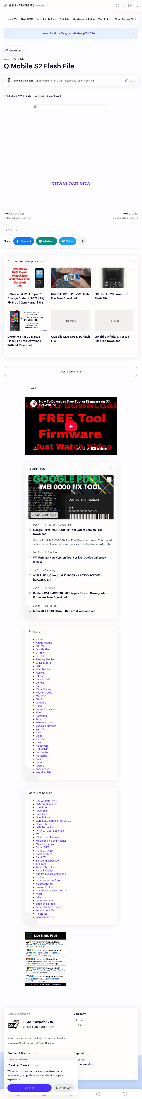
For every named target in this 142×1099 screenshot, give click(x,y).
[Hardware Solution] (84, 19)
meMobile (41, 755)
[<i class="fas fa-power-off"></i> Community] (34, 1043)
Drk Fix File (42, 649)
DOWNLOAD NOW (71, 183)
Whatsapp (79, 33)
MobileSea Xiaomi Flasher (51, 840)
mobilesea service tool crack (53, 890)
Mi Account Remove (48, 837)
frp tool (40, 877)
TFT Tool (41, 864)
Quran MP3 (42, 847)
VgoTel (40, 729)
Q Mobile (41, 702)
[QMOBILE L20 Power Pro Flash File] (115, 278)
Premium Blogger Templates (93, 1074)
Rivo (38, 712)
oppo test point (45, 900)
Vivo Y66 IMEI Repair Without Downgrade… (44, 962)
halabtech (42, 745)
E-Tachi (40, 652)
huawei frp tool (44, 887)
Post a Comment (71, 371)
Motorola (41, 696)
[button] (130, 5)
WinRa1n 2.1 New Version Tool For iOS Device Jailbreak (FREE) (69, 560)
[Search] (117, 5)
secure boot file (45, 910)
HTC (38, 666)
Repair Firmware (45, 709)
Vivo (38, 732)
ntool (39, 893)
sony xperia (42, 769)
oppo (39, 762)
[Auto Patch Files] (46, 19)
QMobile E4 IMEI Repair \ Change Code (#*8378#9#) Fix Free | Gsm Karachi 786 (25, 298)
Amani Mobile (44, 642)
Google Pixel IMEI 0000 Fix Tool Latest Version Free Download (68, 532)
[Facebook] (12, 1038)
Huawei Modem (45, 824)
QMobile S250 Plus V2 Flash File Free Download (70, 296)
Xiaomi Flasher (44, 870)
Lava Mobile (43, 679)
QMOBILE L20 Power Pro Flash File (111, 296)
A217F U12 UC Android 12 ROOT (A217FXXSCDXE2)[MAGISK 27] (67, 577)
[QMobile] (64, 19)
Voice (39, 735)
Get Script (34, 984)
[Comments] (125, 1094)
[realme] (51, 587)
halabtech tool (44, 883)
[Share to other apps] (82, 241)
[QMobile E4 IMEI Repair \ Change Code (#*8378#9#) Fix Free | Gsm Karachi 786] (27, 278)
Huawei (40, 672)
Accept (29, 1088)
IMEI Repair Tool (45, 827)
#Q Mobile (11, 230)
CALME (40, 646)
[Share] (98, 1094)
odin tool (41, 897)
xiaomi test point (45, 917)
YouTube (90, 33)
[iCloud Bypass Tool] (125, 19)
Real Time (44, 984)
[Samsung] (50, 570)
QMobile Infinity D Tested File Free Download (112, 339)
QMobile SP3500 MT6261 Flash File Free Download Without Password (24, 341)
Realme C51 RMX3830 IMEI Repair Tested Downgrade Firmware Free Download (69, 595)
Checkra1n (42, 807)
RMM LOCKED (44, 850)
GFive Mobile (43, 662)
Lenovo (40, 682)
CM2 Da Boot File (46, 804)
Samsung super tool (47, 860)
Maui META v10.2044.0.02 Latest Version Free (64, 611)
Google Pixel (43, 817)
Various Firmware (46, 725)
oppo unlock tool (45, 903)
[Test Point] (104, 19)
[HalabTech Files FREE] (20, 19)
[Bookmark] (124, 5)
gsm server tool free (48, 880)
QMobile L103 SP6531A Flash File (70, 339)
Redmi (39, 706)
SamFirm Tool (44, 854)
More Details (63, 1088)
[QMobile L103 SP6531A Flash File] (71, 320)
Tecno (39, 719)
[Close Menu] (133, 33)
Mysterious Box (45, 844)
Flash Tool (42, 810)
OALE (39, 699)
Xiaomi (40, 739)
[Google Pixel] (65, 524)
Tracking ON (56, 984)
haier (39, 742)
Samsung (41, 715)
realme (40, 765)
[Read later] (126, 81)
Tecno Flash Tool (45, 867)
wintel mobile (43, 772)
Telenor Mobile (44, 722)
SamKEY (41, 857)
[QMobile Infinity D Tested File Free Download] (115, 320)
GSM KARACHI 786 (21, 5)
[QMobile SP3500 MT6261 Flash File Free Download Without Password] (27, 320)
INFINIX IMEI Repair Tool (50, 830)
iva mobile (42, 752)
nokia (39, 759)
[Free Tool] (52, 524)
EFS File (40, 656)
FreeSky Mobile (45, 659)
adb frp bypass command (51, 874)
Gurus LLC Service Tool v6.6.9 (53, 820)
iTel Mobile (42, 749)
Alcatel (40, 639)
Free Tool (41, 814)
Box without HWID (46, 800)
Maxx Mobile (43, 689)
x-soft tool (42, 913)
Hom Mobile (43, 669)
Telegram (66, 33)
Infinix (39, 676)
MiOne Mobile (44, 692)
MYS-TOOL (42, 834)
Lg (37, 686)
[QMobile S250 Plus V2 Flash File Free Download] (71, 278)
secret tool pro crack (48, 907)
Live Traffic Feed (45, 935)
